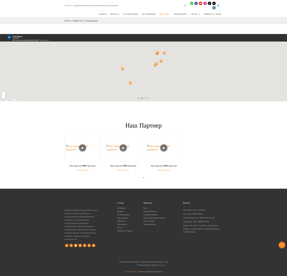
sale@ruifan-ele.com (207, 218)
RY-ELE (67, 21)
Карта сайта (131, 271)
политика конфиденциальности (150, 271)
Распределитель (92, 21)
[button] (143, 177)
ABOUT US (78, 21)
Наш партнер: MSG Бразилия (83, 166)
